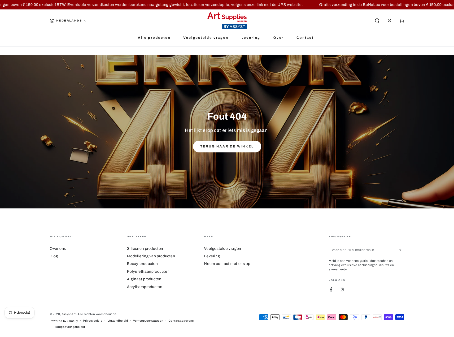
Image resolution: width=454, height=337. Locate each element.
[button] (377, 21)
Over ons (58, 248)
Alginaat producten (144, 279)
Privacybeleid (92, 320)
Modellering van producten (151, 256)
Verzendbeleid (118, 320)
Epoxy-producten (142, 264)
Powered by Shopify (64, 321)
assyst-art (69, 314)
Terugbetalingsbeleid (70, 326)
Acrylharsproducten (144, 287)
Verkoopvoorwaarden (148, 320)
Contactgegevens (181, 320)
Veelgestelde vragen (222, 248)
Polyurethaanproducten (148, 271)
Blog (54, 256)
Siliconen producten (145, 248)
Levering (212, 256)
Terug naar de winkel (227, 146)
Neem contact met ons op (227, 264)
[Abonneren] (401, 250)
